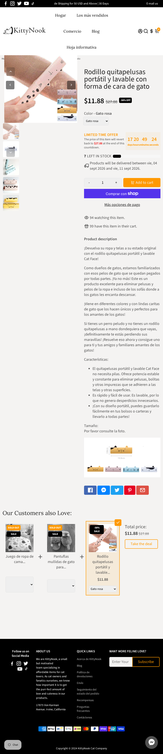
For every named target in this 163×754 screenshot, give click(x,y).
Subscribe (146, 661)
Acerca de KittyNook (89, 659)
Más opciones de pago (122, 204)
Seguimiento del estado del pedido (88, 691)
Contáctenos (84, 717)
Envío (80, 683)
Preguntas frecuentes (83, 709)
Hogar (60, 15)
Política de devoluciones (85, 674)
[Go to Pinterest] (129, 490)
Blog (96, 31)
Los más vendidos (92, 15)
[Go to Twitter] (19, 3)
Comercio (72, 31)
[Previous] (10, 71)
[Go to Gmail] (142, 490)
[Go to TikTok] (33, 3)
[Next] (10, 152)
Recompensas (85, 700)
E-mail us (152, 3)
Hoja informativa (81, 47)
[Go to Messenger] (103, 490)
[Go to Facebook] (5, 3)
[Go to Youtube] (26, 3)
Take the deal (141, 544)
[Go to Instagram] (12, 3)
